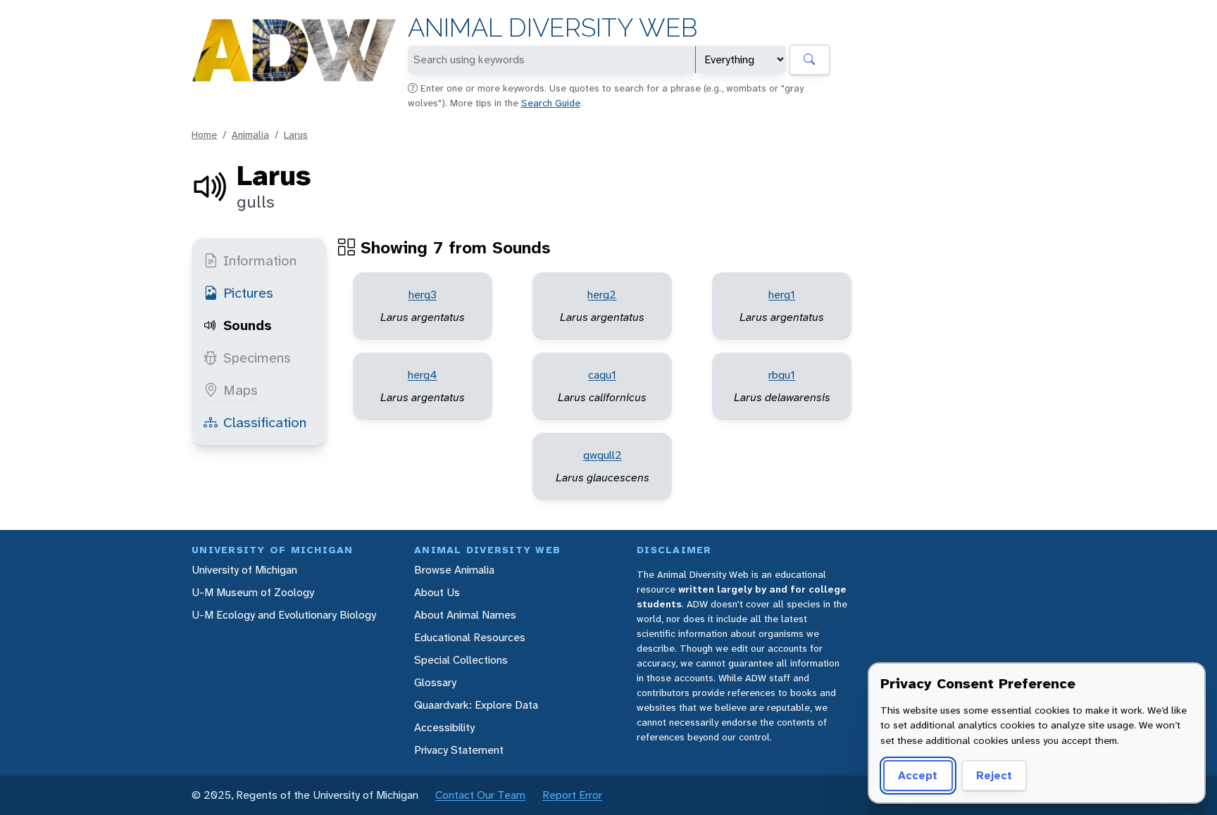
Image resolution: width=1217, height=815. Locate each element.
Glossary (435, 682)
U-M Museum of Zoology (253, 592)
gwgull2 (602, 455)
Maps (240, 390)
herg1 (781, 294)
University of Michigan (244, 569)
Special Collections (461, 659)
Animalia (250, 134)
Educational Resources (469, 637)
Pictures (248, 293)
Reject (994, 775)
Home (204, 134)
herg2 (601, 294)
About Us (437, 592)
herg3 (422, 294)
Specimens (257, 357)
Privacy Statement (459, 750)
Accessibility (444, 727)
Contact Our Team (480, 795)
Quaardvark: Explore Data (476, 704)
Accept (917, 775)
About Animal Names (465, 614)
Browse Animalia (454, 569)
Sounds (247, 325)
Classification (264, 422)
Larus (296, 134)
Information (260, 260)
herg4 (422, 374)
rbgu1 (781, 374)
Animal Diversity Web (552, 28)
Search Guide (550, 102)
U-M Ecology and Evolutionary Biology (284, 614)
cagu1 (602, 374)
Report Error (572, 795)
